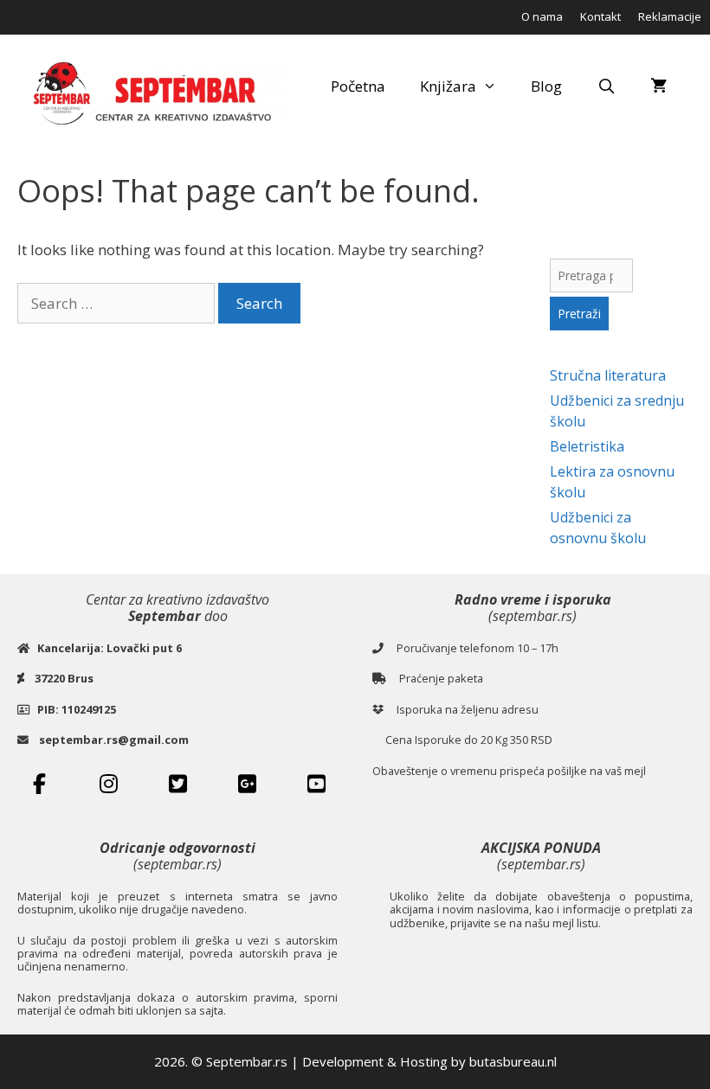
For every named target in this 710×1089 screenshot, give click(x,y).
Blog (546, 86)
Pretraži (579, 313)
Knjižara (448, 86)
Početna (358, 86)
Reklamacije (669, 16)
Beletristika (587, 446)
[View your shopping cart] (658, 86)
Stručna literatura (608, 375)
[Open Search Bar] (606, 86)
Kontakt (600, 16)
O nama (542, 16)
